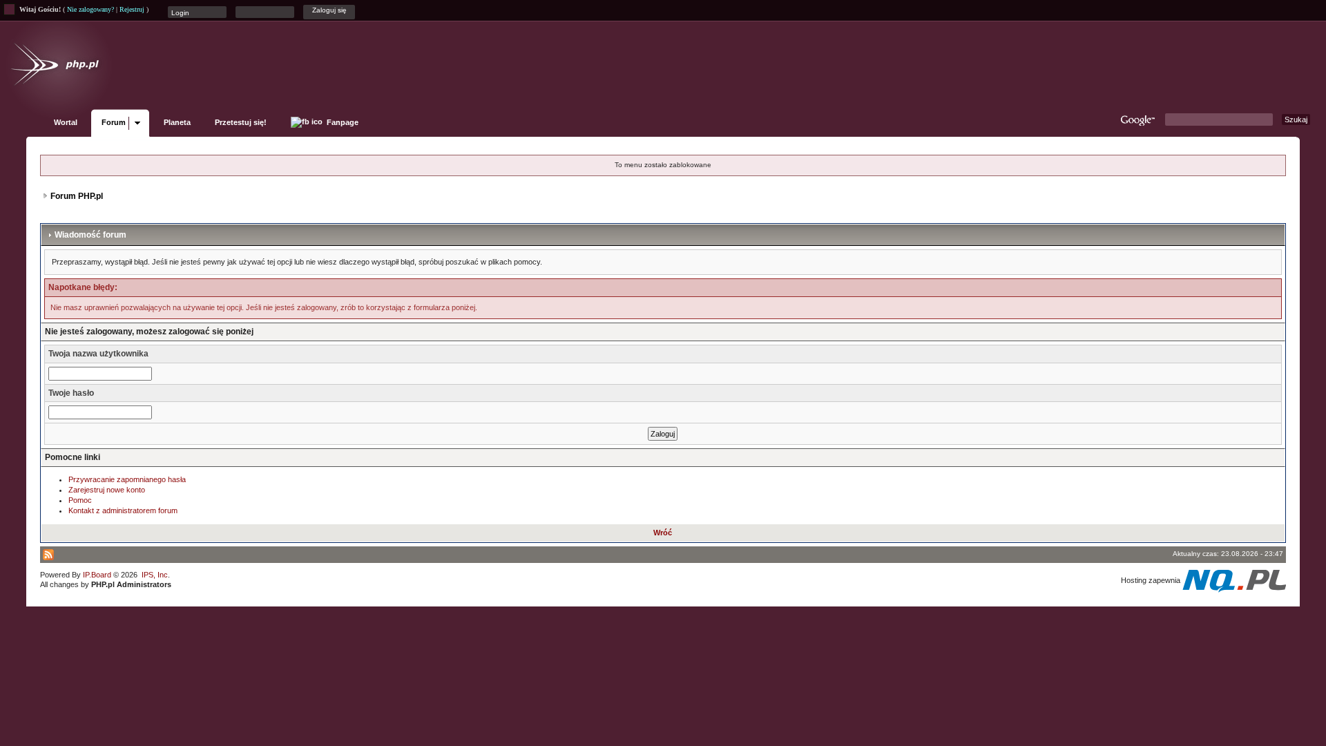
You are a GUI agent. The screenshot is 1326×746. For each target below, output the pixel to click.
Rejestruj (131, 9)
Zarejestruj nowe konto (106, 490)
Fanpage (341, 122)
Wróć (662, 532)
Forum (114, 122)
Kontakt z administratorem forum (122, 510)
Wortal (65, 122)
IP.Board (97, 575)
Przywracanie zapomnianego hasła (127, 479)
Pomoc (80, 500)
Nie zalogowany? (90, 9)
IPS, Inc (155, 575)
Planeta (177, 122)
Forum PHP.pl (76, 196)
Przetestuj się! (241, 122)
